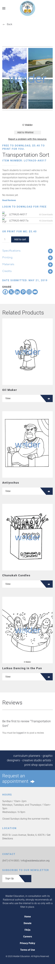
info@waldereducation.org (35, 860)
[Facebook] (5, 292)
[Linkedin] (17, 292)
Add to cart (20, 239)
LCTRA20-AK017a (18, 220)
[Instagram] (29, 292)
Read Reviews (9, 200)
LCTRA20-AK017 (18, 214)
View (8, 398)
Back (9, 24)
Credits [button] (7, 271)
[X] (11, 292)
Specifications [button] (11, 250)
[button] (3, 8)
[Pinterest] (23, 292)
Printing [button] (7, 257)
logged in (21, 732)
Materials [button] (8, 264)
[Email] (35, 292)
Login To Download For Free (24, 206)
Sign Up (9, 878)
